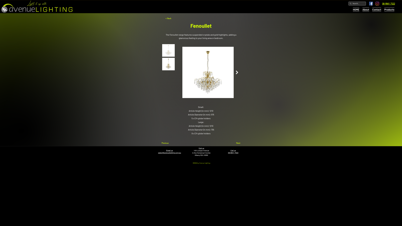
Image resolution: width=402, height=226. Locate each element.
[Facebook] (371, 3)
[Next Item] (237, 72)
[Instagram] (377, 3)
